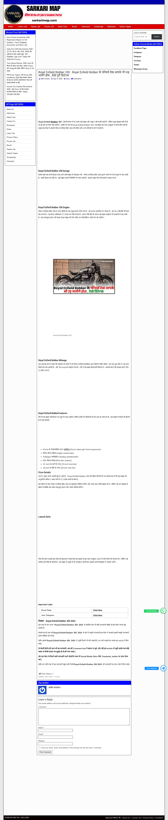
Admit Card (62, 26)
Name (41, 728)
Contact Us (11, 121)
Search (156, 37)
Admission (111, 26)
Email (41, 734)
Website (41, 741)
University (86, 26)
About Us (10, 109)
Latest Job (22, 26)
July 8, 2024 (57, 79)
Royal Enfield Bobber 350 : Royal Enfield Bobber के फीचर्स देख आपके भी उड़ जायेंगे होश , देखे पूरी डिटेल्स (83, 73)
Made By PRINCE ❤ (113, 818)
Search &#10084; (140, 33)
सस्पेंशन (67, 449)
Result (74, 26)
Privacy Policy (12, 137)
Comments (77, 79)
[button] (163, 611)
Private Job (49, 26)
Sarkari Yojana (125, 26)
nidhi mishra (45, 79)
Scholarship (98, 26)
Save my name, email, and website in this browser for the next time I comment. (71, 748)
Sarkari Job (35, 26)
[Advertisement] (84, 49)
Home (10, 26)
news (68, 79)
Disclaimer (11, 125)
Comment (42, 707)
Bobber (54, 122)
